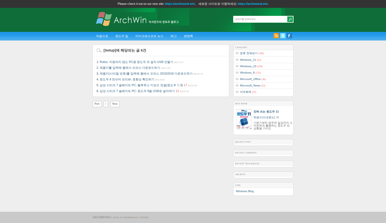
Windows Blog (245, 191)
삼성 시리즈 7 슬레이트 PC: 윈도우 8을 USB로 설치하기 (144, 91)
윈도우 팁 (121, 36)
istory (144, 217)
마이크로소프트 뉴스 (149, 36)
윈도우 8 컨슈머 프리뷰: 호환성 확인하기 (132, 79)
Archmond (101, 217)
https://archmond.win (180, 3)
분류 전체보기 (252, 53)
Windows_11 (250, 59)
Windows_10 (251, 66)
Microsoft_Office (253, 79)
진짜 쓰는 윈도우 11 (266, 111)
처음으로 (102, 36)
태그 (174, 36)
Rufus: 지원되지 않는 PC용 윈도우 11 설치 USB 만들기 (141, 62)
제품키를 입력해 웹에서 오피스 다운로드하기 (135, 67)
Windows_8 (250, 72)
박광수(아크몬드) (264, 117)
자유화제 (248, 91)
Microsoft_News (252, 85)
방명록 (188, 36)
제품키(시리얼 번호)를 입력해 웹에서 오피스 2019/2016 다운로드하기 (151, 73)
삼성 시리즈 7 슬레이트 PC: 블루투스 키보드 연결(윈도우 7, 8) (148, 85)
